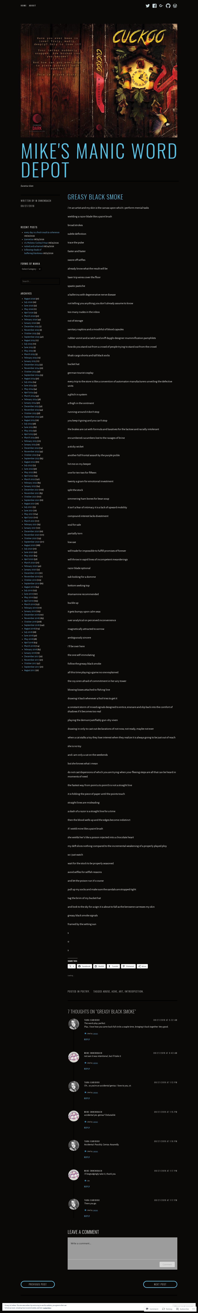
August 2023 (29, 420)
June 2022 (28, 469)
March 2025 (29, 354)
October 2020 (30, 538)
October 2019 (30, 580)
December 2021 (31, 490)
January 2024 (30, 403)
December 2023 (31, 406)
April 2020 (29, 559)
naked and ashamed (33, 246)
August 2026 (29, 299)
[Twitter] (147, 5)
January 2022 (30, 486)
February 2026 (30, 319)
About (32, 5)
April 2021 (28, 517)
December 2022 (31, 448)
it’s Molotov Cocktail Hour (36, 243)
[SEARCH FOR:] (40, 281)
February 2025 (30, 358)
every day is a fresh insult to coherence (41, 232)
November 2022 (31, 451)
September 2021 (31, 500)
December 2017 (31, 656)
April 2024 (28, 392)
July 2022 (28, 465)
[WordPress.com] (175, 5)
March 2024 (29, 396)
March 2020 (29, 562)
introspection (134, 991)
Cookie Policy (47, 1308)
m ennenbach (43, 200)
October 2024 (30, 371)
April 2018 (28, 642)
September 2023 (31, 417)
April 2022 (28, 476)
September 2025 (31, 337)
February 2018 (30, 649)
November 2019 (31, 576)
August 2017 (29, 670)
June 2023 (28, 427)
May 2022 (28, 472)
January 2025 (30, 361)
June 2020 (28, 552)
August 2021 (29, 503)
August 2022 (29, 462)
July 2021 (28, 507)
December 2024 (31, 365)
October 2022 (30, 455)
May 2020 (28, 556)
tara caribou (92, 1020)
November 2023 (31, 410)
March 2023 (29, 437)
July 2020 (28, 549)
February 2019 (30, 608)
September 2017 (31, 667)
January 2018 (30, 653)
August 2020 (29, 545)
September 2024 (32, 375)
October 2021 (30, 497)
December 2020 (31, 531)
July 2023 (28, 424)
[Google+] (161, 5)
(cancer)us (28, 239)
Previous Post (34, 1284)
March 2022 (29, 479)
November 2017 (31, 660)
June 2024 (28, 385)
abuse (106, 991)
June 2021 (28, 510)
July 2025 (28, 344)
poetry (85, 991)
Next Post (155, 1284)
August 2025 (29, 340)
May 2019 (28, 597)
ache (114, 991)
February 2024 (30, 399)
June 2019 (28, 594)
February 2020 (30, 566)
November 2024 (31, 368)
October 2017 (30, 663)
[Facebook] (154, 5)
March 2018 (29, 646)
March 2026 (29, 316)
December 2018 (31, 615)
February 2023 (30, 441)
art (121, 991)
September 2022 (31, 458)
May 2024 (28, 389)
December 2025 (31, 326)
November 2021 (31, 493)
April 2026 (28, 312)
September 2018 (31, 625)
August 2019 (29, 587)
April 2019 (28, 601)
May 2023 (28, 431)
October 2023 (30, 413)
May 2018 (28, 639)
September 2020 (32, 542)
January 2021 (30, 528)
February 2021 (30, 524)
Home (24, 5)
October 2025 (30, 333)
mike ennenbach (93, 1052)
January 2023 (30, 444)
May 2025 (28, 351)
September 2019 (31, 583)
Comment (167, 1264)
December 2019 (31, 573)
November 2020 (31, 535)
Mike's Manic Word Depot (99, 159)
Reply (87, 1039)
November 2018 (31, 618)
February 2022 (30, 483)
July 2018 (28, 632)
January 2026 (30, 323)
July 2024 (28, 382)
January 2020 (30, 569)
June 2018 (28, 635)
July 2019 (28, 590)
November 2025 (31, 330)
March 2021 (29, 521)
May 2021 (28, 514)
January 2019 (30, 611)
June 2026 (28, 305)
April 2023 (28, 434)
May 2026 (28, 309)
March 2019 (29, 604)
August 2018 (29, 628)
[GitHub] (168, 5)
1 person (95, 1033)
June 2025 (28, 347)
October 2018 (30, 622)
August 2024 (29, 378)
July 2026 (28, 302)
